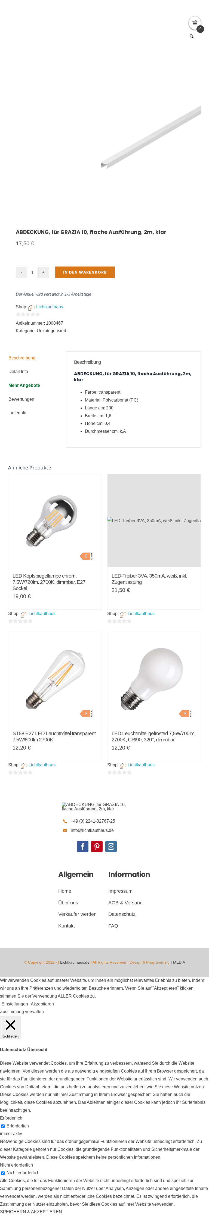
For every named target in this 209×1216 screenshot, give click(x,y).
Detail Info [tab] (18, 371)
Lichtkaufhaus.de (75, 962)
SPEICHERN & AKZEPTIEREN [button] (31, 1211)
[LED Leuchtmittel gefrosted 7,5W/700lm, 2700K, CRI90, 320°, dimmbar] (154, 678)
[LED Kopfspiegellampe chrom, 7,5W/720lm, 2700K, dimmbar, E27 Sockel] (55, 520)
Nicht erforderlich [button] (16, 1165)
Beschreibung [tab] (21, 358)
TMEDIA (178, 962)
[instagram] (111, 846)
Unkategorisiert (51, 330)
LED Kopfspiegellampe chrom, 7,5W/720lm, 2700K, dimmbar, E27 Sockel (49, 582)
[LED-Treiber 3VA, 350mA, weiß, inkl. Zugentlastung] (154, 520)
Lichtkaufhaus (49, 307)
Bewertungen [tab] (21, 399)
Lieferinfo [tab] (17, 412)
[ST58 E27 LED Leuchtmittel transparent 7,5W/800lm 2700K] (55, 678)
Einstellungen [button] (14, 1004)
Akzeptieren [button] (42, 1004)
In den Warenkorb (85, 272)
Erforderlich (18, 1126)
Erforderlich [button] (11, 1118)
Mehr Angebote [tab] (24, 385)
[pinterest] (97, 846)
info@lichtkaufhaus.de (92, 830)
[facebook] (82, 846)
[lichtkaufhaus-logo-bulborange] (97, 804)
